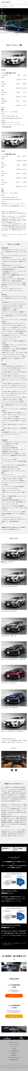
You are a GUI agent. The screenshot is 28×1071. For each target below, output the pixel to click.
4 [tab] (15, 35)
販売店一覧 (14, 1053)
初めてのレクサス (14, 1042)
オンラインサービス (14, 1044)
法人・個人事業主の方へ (14, 1051)
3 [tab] (14, 35)
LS (1, 9)
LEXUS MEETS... (13, 1055)
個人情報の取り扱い (14, 1059)
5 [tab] (16, 35)
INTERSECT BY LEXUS (13, 1057)
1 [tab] (11, 35)
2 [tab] (12, 35)
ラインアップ (14, 1046)
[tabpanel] (14, 24)
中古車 (14, 1048)
